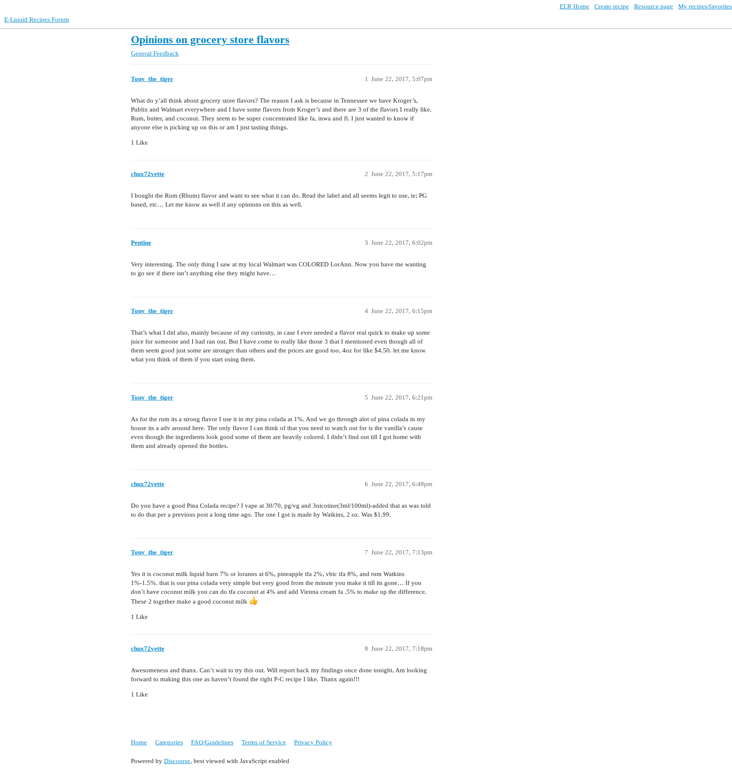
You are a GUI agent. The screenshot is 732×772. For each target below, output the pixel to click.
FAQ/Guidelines (212, 742)
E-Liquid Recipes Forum (36, 19)
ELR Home (574, 6)
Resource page (653, 6)
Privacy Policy (313, 742)
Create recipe (611, 6)
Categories (169, 742)
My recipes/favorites (705, 6)
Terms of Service (263, 742)
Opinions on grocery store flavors (210, 40)
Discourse (177, 761)
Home (139, 742)
